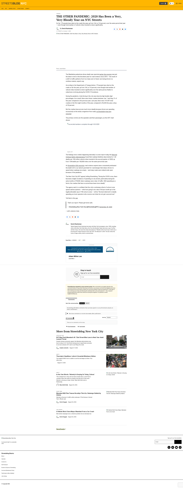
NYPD (84, 240)
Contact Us (3, 461)
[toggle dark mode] (171, 3)
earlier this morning (106, 74)
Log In (162, 3)
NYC (6, 8)
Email (82, 277)
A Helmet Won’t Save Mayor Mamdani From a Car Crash (75, 411)
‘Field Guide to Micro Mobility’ (7, 473)
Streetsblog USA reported (76, 165)
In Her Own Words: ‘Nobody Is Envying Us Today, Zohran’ (75, 374)
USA (2, 8)
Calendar (3, 459)
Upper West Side (60, 335)
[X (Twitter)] (169, 447)
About (2, 456)
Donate (27, 8)
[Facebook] (172, 447)
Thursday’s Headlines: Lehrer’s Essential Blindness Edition (76, 356)
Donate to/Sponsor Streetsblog (8, 467)
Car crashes (59, 409)
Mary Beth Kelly (64, 385)
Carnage (58, 13)
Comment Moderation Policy (7, 470)
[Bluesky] (176, 447)
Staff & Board (4, 464)
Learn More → (72, 258)
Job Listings (4, 476)
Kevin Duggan (63, 402)
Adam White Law (75, 256)
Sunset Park (59, 391)
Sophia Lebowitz (64, 348)
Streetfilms (20, 8)
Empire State (12, 8)
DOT (80, 240)
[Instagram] (180, 447)
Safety (57, 354)
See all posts (60, 429)
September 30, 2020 (105, 207)
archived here (89, 233)
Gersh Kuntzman (67, 28)
